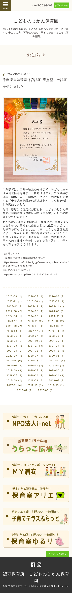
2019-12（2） (36, 365)
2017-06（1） (46, 390)
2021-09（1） (57, 340)
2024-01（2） (57, 316)
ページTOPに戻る (57, 553)
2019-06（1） (57, 370)
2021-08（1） (15, 345)
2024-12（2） (36, 306)
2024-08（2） (14, 311)
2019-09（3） (15, 370)
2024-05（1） (57, 311)
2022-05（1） (57, 335)
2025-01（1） (15, 306)
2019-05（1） (15, 375)
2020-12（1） (57, 350)
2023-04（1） (15, 331)
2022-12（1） (36, 331)
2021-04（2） (15, 350)
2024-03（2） (36, 316)
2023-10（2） (56, 321)
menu (5, 9)
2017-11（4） (15, 385)
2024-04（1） (14, 316)
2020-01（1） (15, 365)
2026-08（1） (14, 296)
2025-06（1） (35, 301)
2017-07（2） (25, 390)
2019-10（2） (56, 365)
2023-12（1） (15, 321)
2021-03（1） (36, 350)
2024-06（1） (36, 311)
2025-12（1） (14, 301)
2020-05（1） (57, 355)
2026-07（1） (36, 296)
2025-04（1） (57, 301)
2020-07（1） (36, 355)
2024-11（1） (57, 306)
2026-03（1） (57, 296)
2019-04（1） (36, 375)
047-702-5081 (43, 5)
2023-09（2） (14, 326)
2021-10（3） (36, 340)
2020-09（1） (14, 355)
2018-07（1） (57, 380)
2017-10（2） (35, 385)
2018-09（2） (14, 380)
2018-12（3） (57, 375)
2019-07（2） (36, 370)
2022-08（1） (15, 335)
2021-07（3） (36, 345)
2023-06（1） (57, 326)
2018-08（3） (36, 380)
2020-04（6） (14, 360)
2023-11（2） (35, 321)
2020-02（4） (57, 360)
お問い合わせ (61, 5)
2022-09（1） (56, 331)
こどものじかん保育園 (36, 20)
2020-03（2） (36, 360)
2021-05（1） (57, 345)
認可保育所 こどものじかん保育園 (28, 586)
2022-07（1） (36, 335)
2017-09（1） (56, 385)
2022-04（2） (15, 340)
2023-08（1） (36, 326)
